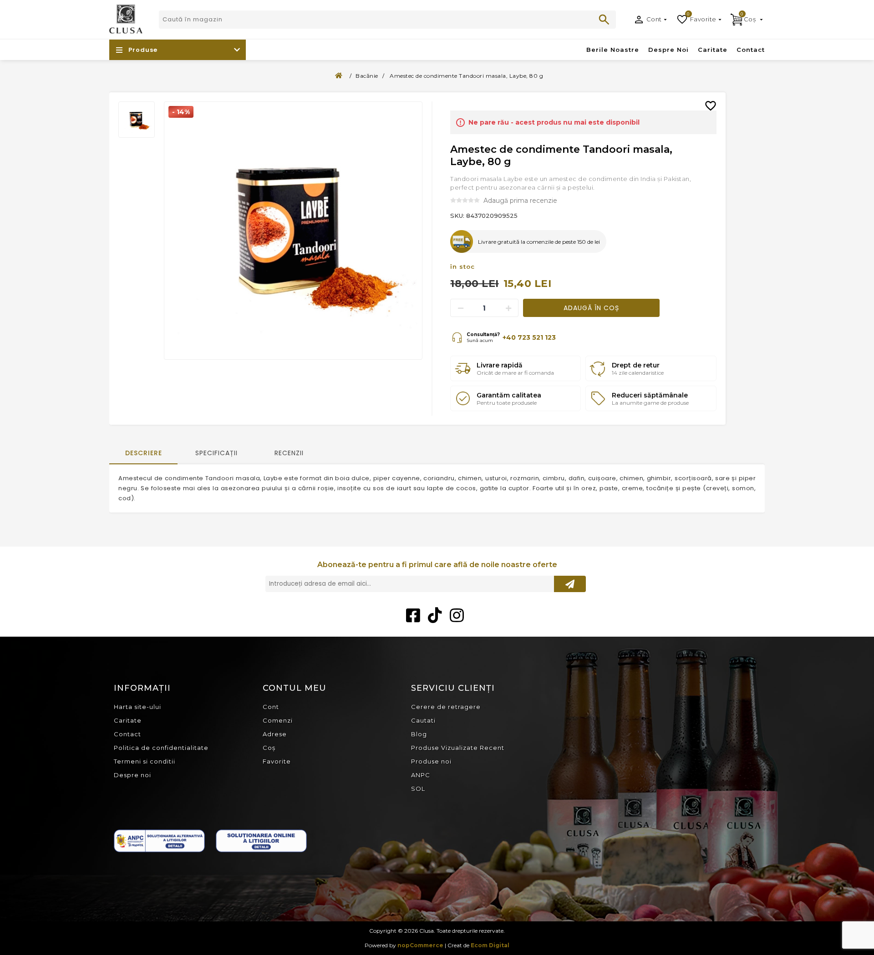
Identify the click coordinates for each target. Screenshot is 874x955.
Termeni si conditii (144, 761)
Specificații (216, 452)
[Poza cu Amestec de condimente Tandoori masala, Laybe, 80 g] (293, 230)
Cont (654, 19)
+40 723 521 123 (529, 337)
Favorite (277, 761)
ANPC (420, 775)
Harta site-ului (137, 706)
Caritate (128, 720)
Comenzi (278, 720)
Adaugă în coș (591, 307)
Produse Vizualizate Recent (457, 747)
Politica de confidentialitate (161, 747)
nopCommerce (420, 945)
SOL (418, 788)
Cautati (604, 19)
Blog (419, 734)
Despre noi (132, 775)
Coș (269, 747)
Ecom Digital (490, 945)
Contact (127, 734)
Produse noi (431, 761)
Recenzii (289, 452)
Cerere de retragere (446, 706)
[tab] (143, 454)
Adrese (275, 734)
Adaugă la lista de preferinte (714, 99)
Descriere (143, 452)
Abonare (570, 584)
